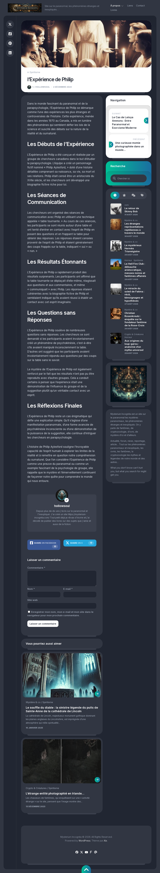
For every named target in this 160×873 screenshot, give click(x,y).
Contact (140, 5)
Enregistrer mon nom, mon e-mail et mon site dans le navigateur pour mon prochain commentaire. (60, 613)
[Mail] (95, 852)
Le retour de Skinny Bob (132, 210)
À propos (115, 5)
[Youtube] (86, 852)
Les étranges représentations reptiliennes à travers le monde (135, 228)
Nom (31, 588)
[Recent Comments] (133, 195)
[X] (81, 852)
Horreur (128, 260)
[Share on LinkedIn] (10, 53)
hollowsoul (41, 87)
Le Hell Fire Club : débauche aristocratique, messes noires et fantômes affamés (135, 269)
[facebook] (76, 852)
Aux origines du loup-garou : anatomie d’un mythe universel (134, 345)
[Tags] (142, 195)
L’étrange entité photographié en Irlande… (55, 793)
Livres (113, 9)
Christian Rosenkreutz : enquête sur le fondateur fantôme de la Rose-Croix (136, 319)
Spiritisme (35, 72)
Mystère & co (33, 702)
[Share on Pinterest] (10, 43)
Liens (130, 5)
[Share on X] (10, 24)
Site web (32, 600)
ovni (127, 205)
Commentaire (36, 567)
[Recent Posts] (115, 195)
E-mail (67, 588)
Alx (105, 840)
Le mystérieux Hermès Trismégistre (133, 248)
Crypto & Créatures (36, 788)
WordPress (84, 840)
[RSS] (91, 852)
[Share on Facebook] (10, 34)
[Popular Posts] (124, 195)
